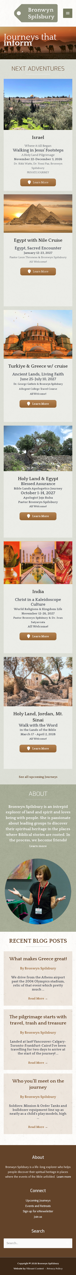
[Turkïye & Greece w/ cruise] (38, 334)
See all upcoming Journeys (38, 777)
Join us (38, 1216)
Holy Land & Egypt (38, 478)
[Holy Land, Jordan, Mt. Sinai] (38, 681)
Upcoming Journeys (38, 1200)
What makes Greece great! (38, 959)
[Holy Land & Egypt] (38, 448)
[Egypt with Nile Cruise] (38, 213)
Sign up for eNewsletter (38, 1211)
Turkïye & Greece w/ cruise (38, 366)
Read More (38, 998)
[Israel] (38, 104)
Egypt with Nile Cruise (38, 240)
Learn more (64, 1176)
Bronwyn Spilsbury (40, 968)
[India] (38, 562)
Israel (38, 137)
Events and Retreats (38, 1206)
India (38, 591)
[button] (38, 182)
